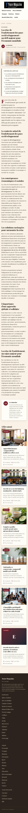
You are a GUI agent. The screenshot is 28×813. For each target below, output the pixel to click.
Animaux (4, 729)
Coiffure (4, 715)
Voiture (4, 786)
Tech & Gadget (6, 712)
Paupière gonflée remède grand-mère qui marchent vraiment (11, 529)
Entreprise (5, 757)
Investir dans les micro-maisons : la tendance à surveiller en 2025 (11, 649)
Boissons (4, 780)
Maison (17, 14)
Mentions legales (7, 799)
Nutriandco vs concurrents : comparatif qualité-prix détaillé (11, 569)
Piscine (4, 763)
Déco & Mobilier (17, 10)
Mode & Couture (6, 10)
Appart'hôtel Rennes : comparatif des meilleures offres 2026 (11, 451)
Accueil (3, 23)
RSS (3, 801)
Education (5, 771)
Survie (4, 783)
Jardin (16, 17)
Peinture (4, 727)
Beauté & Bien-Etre (7, 17)
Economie (9, 23)
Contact (4, 796)
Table (3, 718)
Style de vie (5, 724)
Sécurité (4, 777)
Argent (4, 745)
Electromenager (7, 774)
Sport (3, 760)
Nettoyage (5, 738)
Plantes (4, 765)
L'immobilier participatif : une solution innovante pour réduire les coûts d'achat (12, 609)
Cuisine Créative (7, 703)
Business (11, 14)
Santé (3, 732)
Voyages (4, 14)
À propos (15, 417)
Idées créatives (6, 698)
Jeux (3, 768)
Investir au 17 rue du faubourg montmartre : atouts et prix (13, 490)
